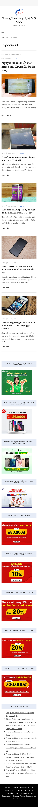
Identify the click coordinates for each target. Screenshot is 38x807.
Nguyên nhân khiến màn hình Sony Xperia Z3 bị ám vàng (18, 66)
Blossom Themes (19, 796)
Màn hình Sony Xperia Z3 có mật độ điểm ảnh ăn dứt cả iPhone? (18, 211)
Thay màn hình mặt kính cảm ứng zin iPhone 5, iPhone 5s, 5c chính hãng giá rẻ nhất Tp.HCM (21, 757)
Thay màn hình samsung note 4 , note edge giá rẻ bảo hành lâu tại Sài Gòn (21, 747)
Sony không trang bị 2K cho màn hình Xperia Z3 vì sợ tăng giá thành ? (18, 325)
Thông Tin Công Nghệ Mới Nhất (19, 20)
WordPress (20, 799)
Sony (15, 59)
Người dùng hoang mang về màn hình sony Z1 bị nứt (18, 158)
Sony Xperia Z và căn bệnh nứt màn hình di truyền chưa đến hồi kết (18, 269)
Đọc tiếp (5, 116)
